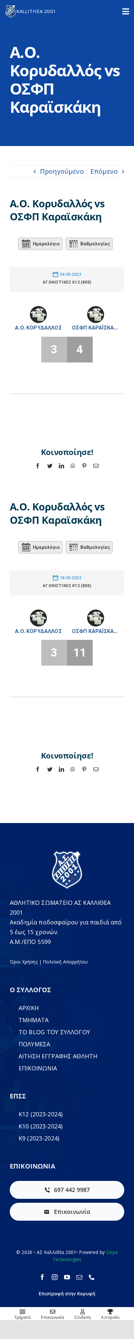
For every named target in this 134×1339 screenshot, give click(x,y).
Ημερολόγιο (46, 243)
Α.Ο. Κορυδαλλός (38, 328)
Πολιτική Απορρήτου (65, 962)
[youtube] (67, 1277)
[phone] (92, 1277)
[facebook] (42, 1277)
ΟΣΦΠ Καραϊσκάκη (95, 328)
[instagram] (55, 1277)
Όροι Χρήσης (24, 962)
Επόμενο (104, 171)
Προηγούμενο (62, 171)
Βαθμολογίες (95, 243)
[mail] (79, 1277)
